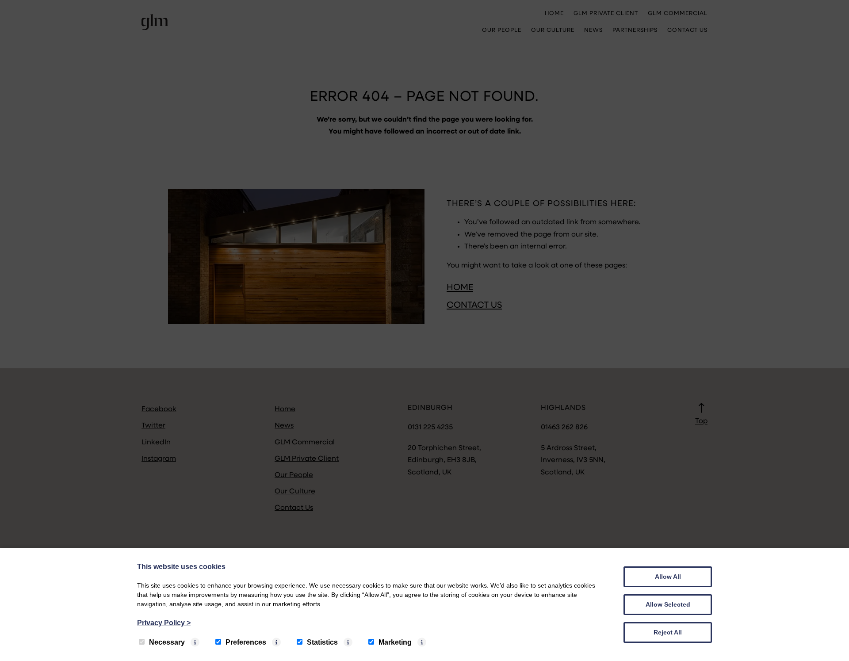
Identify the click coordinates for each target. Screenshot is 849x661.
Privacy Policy (164, 623)
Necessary (167, 642)
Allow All (668, 576)
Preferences (246, 642)
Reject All (668, 632)
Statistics (322, 642)
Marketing (395, 642)
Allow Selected (668, 604)
